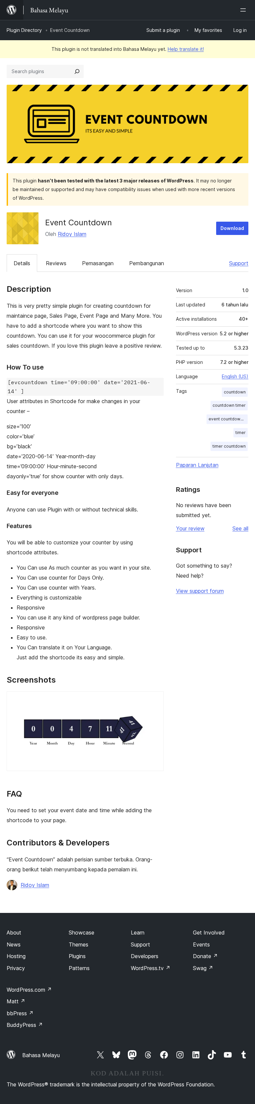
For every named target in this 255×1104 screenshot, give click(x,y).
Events (201, 944)
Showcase (81, 932)
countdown (235, 391)
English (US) (235, 376)
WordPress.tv (150, 968)
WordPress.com (29, 989)
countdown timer (229, 405)
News (14, 944)
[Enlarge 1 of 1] (154, 700)
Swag (203, 968)
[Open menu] (244, 10)
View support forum (200, 591)
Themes (78, 944)
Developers (144, 956)
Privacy (16, 968)
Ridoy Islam (72, 234)
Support (238, 263)
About (14, 932)
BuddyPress (25, 1025)
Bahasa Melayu (41, 1055)
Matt (16, 1001)
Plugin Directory (24, 30)
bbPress (20, 1013)
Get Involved (209, 932)
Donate (205, 956)
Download (232, 228)
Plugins (77, 956)
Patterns (79, 968)
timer (240, 432)
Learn (137, 932)
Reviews (56, 263)
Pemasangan (98, 263)
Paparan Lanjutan (197, 465)
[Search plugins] (77, 71)
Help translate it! (186, 49)
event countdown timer (228, 418)
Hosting (16, 956)
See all (240, 528)
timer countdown (229, 446)
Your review (190, 528)
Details (22, 263)
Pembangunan (146, 263)
